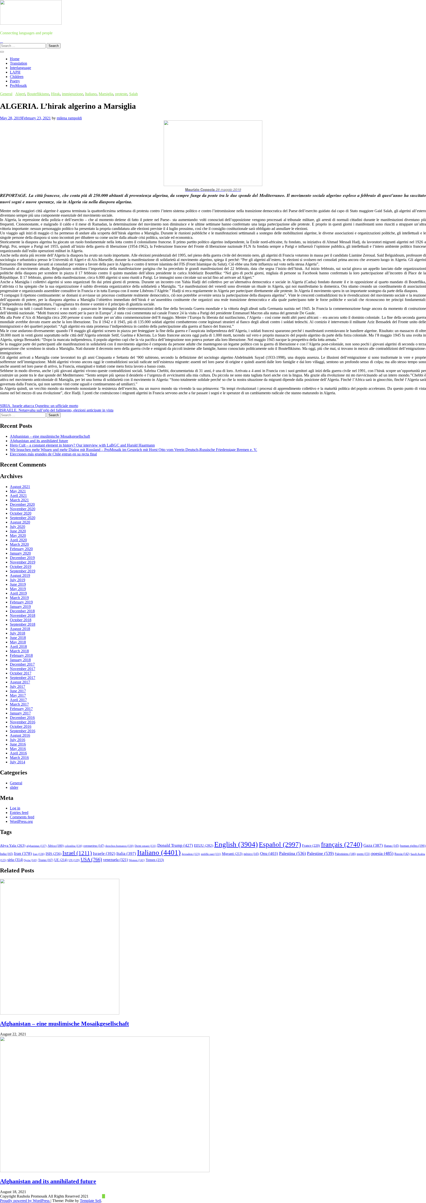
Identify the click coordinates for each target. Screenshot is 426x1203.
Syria (30, 860)
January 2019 (20, 606)
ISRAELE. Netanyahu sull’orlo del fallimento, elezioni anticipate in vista (56, 410)
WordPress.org (21, 821)
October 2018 (20, 620)
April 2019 (18, 593)
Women (137, 860)
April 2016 (18, 753)
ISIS (53, 854)
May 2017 (18, 695)
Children (16, 77)
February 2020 (21, 549)
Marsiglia (106, 94)
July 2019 (17, 580)
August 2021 (20, 487)
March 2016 (19, 757)
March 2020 (19, 544)
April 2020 (18, 540)
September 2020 (22, 518)
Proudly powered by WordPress (25, 1201)
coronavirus (93, 845)
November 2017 (22, 669)
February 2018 (21, 655)
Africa (56, 845)
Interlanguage (20, 68)
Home (14, 59)
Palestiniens (345, 854)
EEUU (203, 845)
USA (91, 859)
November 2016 (22, 722)
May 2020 (18, 535)
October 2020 (20, 513)
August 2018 (20, 629)
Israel (77, 853)
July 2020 (17, 527)
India (6, 854)
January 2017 (20, 713)
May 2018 (18, 642)
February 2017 (21, 709)
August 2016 (20, 735)
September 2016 (22, 731)
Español (280, 844)
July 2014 (17, 762)
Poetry (15, 81)
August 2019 (20, 575)
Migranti (232, 854)
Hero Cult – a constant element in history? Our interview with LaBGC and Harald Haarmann (82, 445)
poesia (382, 853)
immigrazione (72, 94)
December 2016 (22, 717)
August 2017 (20, 682)
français (341, 844)
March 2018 (19, 651)
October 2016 (20, 726)
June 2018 (18, 638)
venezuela (115, 860)
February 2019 (21, 602)
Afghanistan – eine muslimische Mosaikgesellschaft (50, 436)
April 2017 (18, 700)
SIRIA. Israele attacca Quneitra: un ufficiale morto (39, 406)
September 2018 (22, 624)
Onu (269, 853)
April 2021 (18, 495)
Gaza (373, 845)
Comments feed (22, 817)
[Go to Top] (103, 1196)
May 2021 (18, 491)
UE (61, 860)
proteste (121, 94)
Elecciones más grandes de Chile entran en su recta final (53, 454)
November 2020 (22, 509)
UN (74, 860)
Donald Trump (175, 845)
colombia (73, 845)
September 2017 (22, 678)
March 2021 (19, 500)
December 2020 (22, 504)
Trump (45, 860)
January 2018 (20, 660)
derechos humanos (119, 845)
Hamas (391, 845)
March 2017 (19, 704)
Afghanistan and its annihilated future (39, 441)
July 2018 (17, 633)
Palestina (292, 853)
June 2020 (18, 531)
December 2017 (22, 664)
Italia (126, 853)
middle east (211, 853)
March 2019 (19, 598)
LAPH (15, 72)
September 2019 (22, 571)
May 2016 (18, 749)
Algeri (20, 94)
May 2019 (18, 589)
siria (15, 860)
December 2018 (22, 611)
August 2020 (20, 522)
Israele (104, 853)
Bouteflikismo (38, 94)
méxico (251, 853)
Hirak (55, 94)
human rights (413, 845)
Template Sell (90, 1201)
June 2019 (18, 584)
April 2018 (18, 646)
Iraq (39, 853)
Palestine (320, 853)
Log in (15, 808)
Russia (401, 853)
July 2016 (17, 740)
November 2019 (22, 562)
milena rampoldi (69, 118)
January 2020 (20, 553)
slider (14, 787)
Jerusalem (191, 854)
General (6, 94)
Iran (23, 853)
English (236, 844)
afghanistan (36, 845)
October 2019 (20, 566)
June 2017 (18, 691)
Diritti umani (145, 845)
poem (363, 854)
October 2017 (20, 673)
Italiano (91, 94)
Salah (133, 94)
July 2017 (17, 686)
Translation (18, 63)
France (311, 845)
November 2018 (22, 615)
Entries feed (19, 812)
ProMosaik (18, 85)
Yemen (155, 860)
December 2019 (22, 558)
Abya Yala (12, 845)
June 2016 (18, 744)
